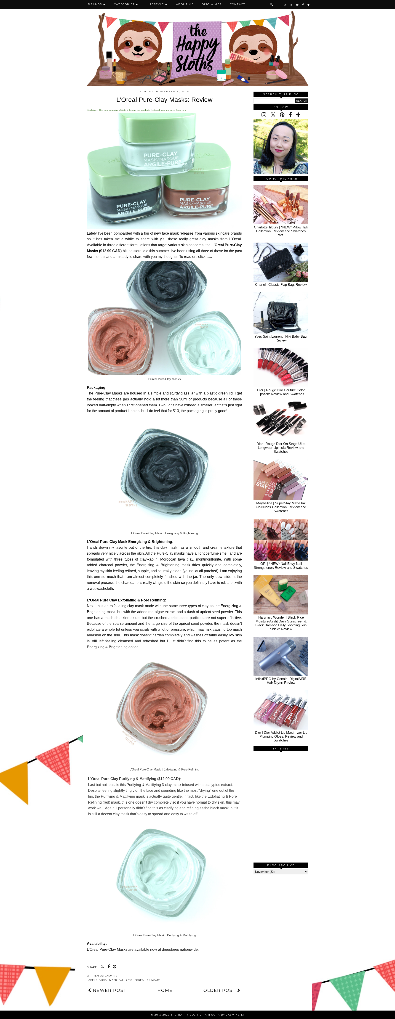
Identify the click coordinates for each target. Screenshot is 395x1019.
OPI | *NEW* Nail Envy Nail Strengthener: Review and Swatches (281, 565)
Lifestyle (155, 4)
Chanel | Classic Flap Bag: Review (281, 284)
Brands (95, 4)
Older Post (220, 990)
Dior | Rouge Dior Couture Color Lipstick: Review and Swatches (281, 392)
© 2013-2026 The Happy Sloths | (178, 1014)
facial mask (108, 980)
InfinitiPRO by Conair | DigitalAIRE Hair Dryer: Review (281, 681)
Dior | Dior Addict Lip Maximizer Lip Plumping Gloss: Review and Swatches (281, 736)
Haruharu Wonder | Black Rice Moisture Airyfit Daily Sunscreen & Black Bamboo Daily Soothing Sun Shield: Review (281, 623)
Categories (124, 4)
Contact (237, 4)
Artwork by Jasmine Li (224, 1014)
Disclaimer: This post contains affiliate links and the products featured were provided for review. (137, 110)
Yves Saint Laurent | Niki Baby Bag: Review (280, 338)
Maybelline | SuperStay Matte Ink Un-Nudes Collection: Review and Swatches (281, 507)
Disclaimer (212, 4)
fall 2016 (125, 980)
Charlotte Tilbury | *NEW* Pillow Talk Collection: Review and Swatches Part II (281, 231)
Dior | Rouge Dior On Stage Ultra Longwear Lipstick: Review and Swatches (280, 447)
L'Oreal (139, 980)
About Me (185, 4)
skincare (154, 980)
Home (165, 990)
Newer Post (109, 990)
